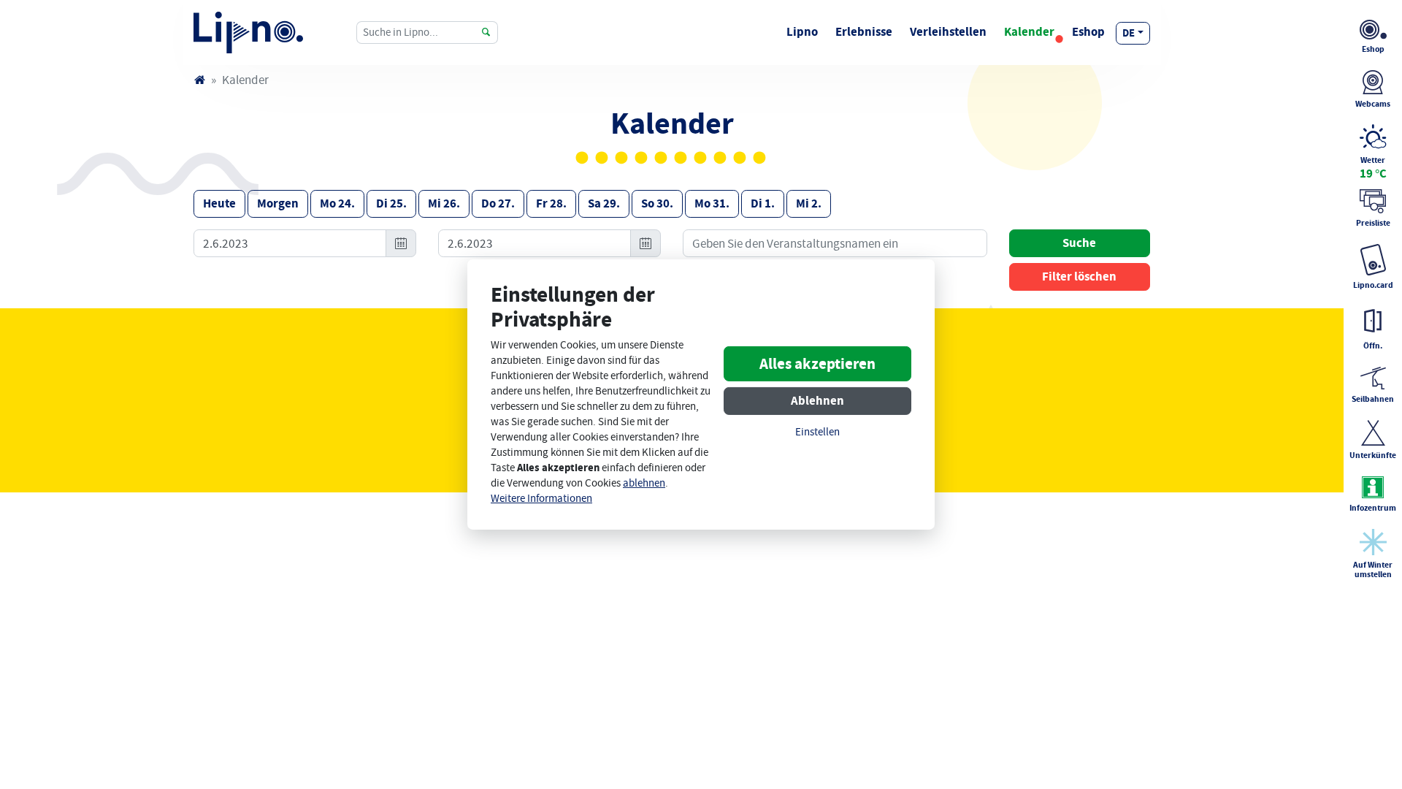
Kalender (1029, 31)
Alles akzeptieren (817, 364)
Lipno (802, 31)
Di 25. (391, 203)
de (1128, 33)
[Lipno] (199, 80)
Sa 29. (604, 203)
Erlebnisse (863, 31)
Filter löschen (1079, 276)
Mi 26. (444, 203)
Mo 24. (337, 203)
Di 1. (763, 203)
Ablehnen (817, 400)
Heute (219, 203)
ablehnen (644, 483)
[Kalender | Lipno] (248, 32)
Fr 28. (551, 203)
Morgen (278, 203)
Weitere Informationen (541, 499)
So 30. (657, 203)
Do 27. (498, 203)
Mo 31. (711, 203)
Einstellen (817, 432)
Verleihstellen (948, 31)
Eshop (1088, 31)
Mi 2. (808, 203)
